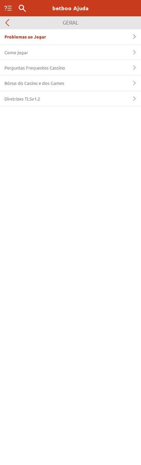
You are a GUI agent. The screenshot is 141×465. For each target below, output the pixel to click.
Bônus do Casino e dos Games (34, 83)
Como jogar (16, 52)
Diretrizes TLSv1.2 (22, 99)
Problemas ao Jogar (25, 37)
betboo (70, 8)
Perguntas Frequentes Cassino (34, 68)
